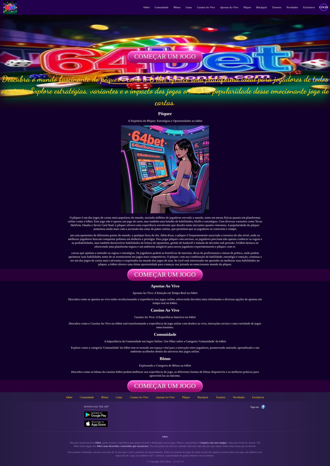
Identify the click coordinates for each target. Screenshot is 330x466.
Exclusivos (309, 7)
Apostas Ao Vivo (229, 7)
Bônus (177, 7)
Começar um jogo (165, 56)
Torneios (276, 7)
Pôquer (247, 7)
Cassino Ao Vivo (206, 7)
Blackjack (261, 7)
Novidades (292, 7)
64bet (147, 7)
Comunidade (161, 7)
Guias (189, 7)
